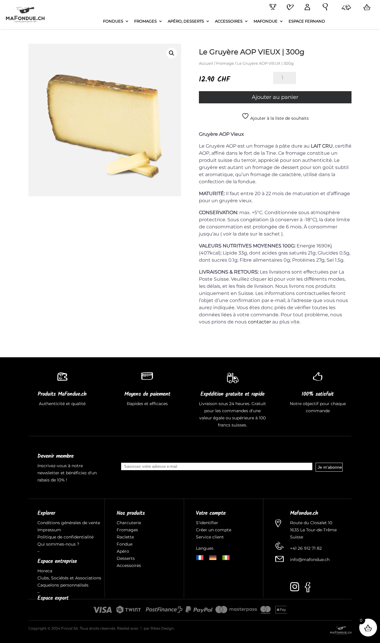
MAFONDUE (266, 21)
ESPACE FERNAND (307, 21)
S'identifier (207, 522)
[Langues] (345, 8)
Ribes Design (162, 628)
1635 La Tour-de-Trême (313, 530)
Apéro (123, 551)
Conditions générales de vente (68, 522)
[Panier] (365, 7)
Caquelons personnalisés (62, 585)
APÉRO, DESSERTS (186, 21)
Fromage (225, 63)
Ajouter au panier (275, 97)
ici (270, 279)
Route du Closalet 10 (311, 522)
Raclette (125, 537)
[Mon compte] (306, 7)
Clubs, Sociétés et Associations (69, 578)
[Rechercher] (324, 7)
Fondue (124, 544)
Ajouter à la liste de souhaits (279, 118)
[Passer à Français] (199, 557)
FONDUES (113, 21)
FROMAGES (145, 21)
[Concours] (271, 7)
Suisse (296, 537)
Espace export (53, 598)
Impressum (49, 530)
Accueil (206, 63)
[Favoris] (289, 7)
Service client (210, 537)
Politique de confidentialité (65, 537)
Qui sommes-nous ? (58, 544)
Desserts (126, 558)
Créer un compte (214, 530)
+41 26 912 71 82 (306, 548)
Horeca (44, 571)
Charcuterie (129, 522)
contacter (259, 322)
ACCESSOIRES (229, 21)
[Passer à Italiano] (225, 557)
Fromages (127, 530)
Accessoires (129, 565)
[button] (171, 53)
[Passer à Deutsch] (212, 557)
